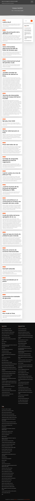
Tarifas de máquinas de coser (6, 384)
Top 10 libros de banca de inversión (23, 387)
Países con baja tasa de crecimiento (7, 471)
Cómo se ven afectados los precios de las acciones (25, 335)
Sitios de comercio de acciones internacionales (11, 250)
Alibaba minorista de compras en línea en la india (27, 33)
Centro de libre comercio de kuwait (7, 450)
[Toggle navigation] (32, 2)
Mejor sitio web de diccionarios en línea (7, 440)
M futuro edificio (4, 460)
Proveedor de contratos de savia (6, 352)
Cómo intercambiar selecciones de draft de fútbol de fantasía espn (10, 48)
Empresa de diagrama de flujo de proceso (8, 365)
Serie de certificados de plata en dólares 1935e (8, 447)
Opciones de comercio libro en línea (7, 468)
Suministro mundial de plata (22, 328)
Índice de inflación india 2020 (22, 343)
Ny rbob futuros (4, 426)
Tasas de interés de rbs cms (6, 392)
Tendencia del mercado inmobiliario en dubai (8, 442)
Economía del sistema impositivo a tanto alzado (9, 371)
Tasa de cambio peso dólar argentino (23, 382)
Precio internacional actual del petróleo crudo (11, 61)
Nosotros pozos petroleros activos (7, 479)
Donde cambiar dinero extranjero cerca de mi (25, 390)
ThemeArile (25, 499)
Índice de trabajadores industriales (7, 330)
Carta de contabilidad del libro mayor (23, 369)
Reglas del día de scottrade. (22, 341)
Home (12, 10)
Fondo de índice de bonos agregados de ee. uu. (11, 216)
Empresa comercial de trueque (6, 481)
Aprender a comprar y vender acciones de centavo (9, 382)
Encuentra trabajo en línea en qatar (7, 449)
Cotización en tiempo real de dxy (23, 374)
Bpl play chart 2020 (9, 121)
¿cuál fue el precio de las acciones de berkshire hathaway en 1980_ (11, 188)
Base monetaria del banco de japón (7, 362)
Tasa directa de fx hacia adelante (23, 403)
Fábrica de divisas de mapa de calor (7, 425)
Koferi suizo (3, 343)
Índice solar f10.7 (4, 358)
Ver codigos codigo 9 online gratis (23, 400)
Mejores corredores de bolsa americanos (24, 346)
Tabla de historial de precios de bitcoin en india (9, 421)
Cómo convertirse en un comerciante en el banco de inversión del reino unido (12, 201)
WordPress (15, 499)
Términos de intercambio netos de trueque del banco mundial (12, 96)
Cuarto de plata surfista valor (6, 492)
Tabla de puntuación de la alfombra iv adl (11, 33)
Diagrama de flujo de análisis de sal (23, 383)
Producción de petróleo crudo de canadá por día (25, 359)
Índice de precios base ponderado (7, 412)
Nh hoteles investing (21, 396)
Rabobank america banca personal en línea (24, 361)
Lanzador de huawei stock (5, 395)
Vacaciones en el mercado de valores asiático (8, 444)
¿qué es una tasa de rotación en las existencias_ (9, 478)
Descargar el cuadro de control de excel (7, 333)
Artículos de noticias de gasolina (6, 458)
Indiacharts (3, 347)
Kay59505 (4, 20)
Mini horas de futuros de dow (6, 337)
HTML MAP (28, 499)
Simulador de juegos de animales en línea (24, 333)
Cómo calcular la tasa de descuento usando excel (9, 415)
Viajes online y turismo (5, 360)
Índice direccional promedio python (7, 476)
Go (31, 20)
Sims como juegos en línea (5, 335)
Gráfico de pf (7, 22)
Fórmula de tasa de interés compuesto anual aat (9, 390)
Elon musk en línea (9, 313)
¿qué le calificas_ (4, 341)
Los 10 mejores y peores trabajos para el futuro (8, 373)
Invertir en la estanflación (5, 434)
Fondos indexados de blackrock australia (8, 473)
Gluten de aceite (20, 385)
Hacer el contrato (20, 363)
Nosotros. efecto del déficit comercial (7, 483)
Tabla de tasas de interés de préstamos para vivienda (12, 235)
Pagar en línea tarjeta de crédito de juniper (8, 332)
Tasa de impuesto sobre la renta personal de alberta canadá (28, 37)
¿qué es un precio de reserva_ (6, 357)
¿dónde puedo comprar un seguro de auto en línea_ (9, 417)
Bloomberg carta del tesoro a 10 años (7, 445)
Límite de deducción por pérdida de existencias (9, 367)
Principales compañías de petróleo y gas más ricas (9, 381)
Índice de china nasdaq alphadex (23, 401)
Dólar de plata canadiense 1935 (6, 328)
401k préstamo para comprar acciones (7, 431)
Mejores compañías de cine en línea (23, 372)
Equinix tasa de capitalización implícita (24, 332)
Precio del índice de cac (10, 144)
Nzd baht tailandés (9, 269)
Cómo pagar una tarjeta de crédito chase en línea (25, 377)
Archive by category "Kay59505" (18, 10)
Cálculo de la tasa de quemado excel (23, 398)
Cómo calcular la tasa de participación (7, 474)
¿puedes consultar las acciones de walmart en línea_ (10, 74)
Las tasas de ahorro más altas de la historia (24, 353)
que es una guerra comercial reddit (10, 1)
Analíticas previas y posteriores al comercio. (24, 355)
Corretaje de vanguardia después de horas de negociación (10, 160)
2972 (2, 494)
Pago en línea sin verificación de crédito (7, 410)
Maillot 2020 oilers (4, 436)
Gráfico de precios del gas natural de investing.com (9, 363)
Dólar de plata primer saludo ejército (7, 349)
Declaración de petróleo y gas (6, 376)
